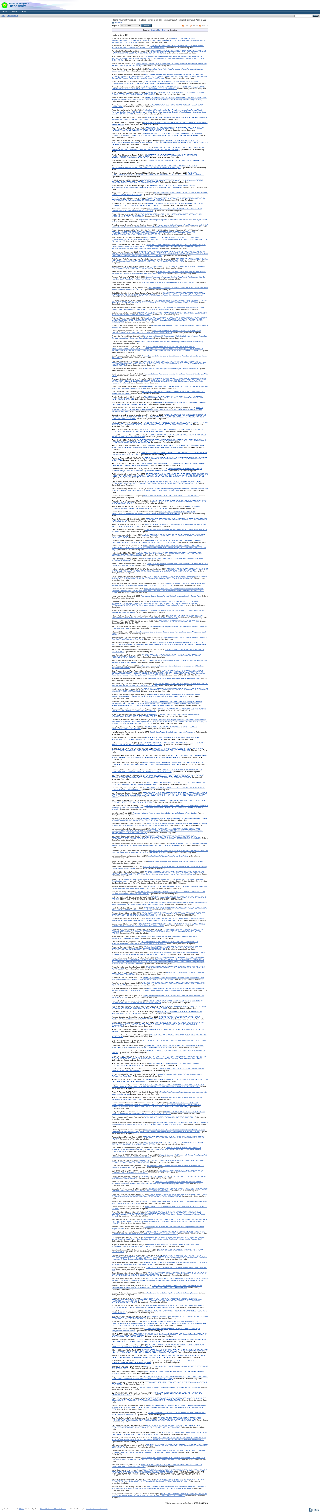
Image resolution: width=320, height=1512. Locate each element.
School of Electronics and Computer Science (53, 1509)
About (14, 12)
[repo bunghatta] (15, 9)
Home (4, 12)
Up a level (118, 22)
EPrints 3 (21, 1509)
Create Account (12, 16)
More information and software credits (97, 1509)
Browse (24, 12)
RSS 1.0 (195, 26)
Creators (154, 30)
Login (3, 16)
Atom (186, 26)
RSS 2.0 (205, 26)
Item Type (162, 30)
